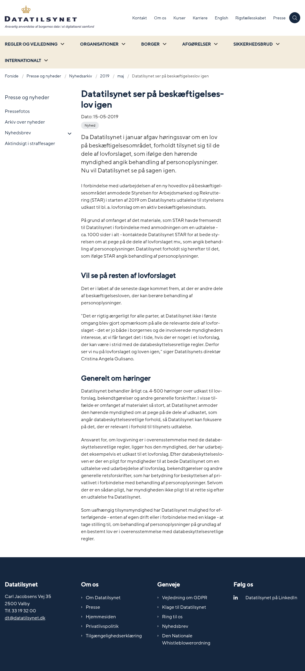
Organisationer (99, 44)
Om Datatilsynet (103, 597)
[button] (68, 134)
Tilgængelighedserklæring (114, 636)
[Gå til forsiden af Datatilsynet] (64, 17)
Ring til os (172, 617)
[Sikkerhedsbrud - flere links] (277, 44)
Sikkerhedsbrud (253, 44)
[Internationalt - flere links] (45, 60)
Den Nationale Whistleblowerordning (186, 639)
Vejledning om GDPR (184, 597)
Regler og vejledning (31, 44)
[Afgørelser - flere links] (215, 44)
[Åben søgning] (294, 17)
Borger (150, 44)
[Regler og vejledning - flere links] (61, 44)
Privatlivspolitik (102, 626)
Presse (93, 607)
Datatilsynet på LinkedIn (271, 597)
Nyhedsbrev (175, 626)
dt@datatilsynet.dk (25, 618)
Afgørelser (196, 44)
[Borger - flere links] (164, 44)
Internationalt (23, 60)
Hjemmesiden (101, 617)
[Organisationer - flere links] (123, 44)
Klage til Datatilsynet (184, 607)
